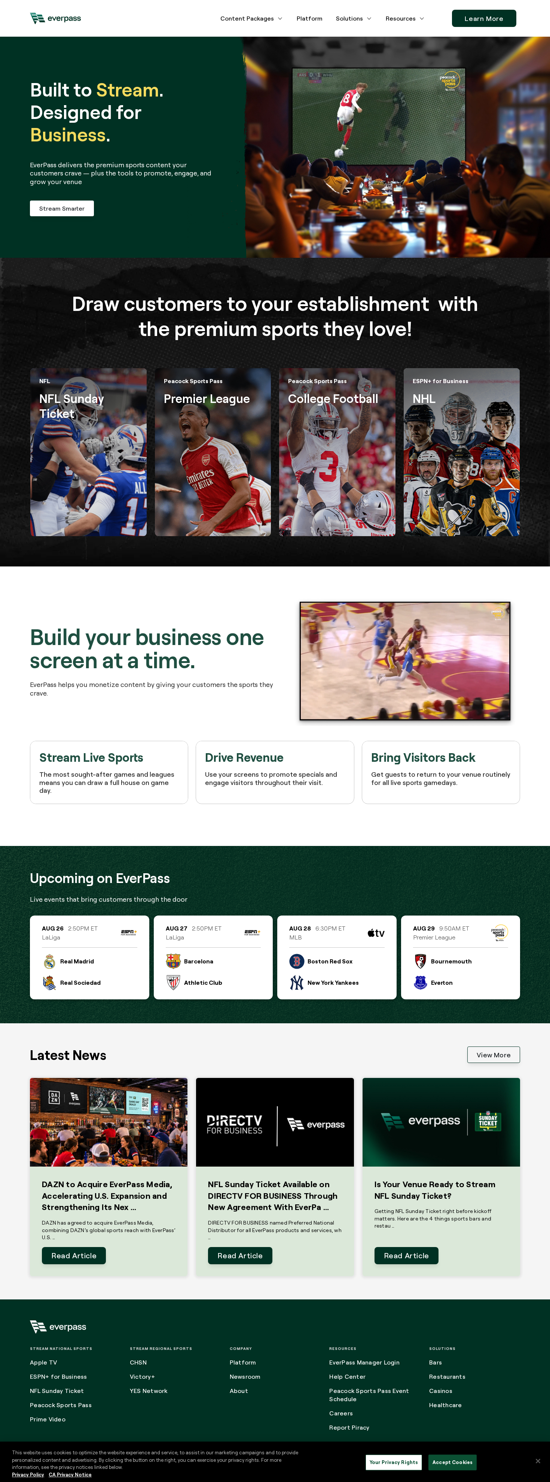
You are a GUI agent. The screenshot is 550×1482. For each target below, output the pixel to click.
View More (494, 1055)
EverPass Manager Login (364, 1362)
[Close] (538, 1461)
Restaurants (447, 1376)
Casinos (440, 1390)
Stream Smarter (62, 208)
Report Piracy (349, 1427)
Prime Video (47, 1419)
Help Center (347, 1376)
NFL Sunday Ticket (57, 1390)
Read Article (74, 1255)
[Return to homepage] (55, 18)
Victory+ (142, 1376)
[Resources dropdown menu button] (422, 18)
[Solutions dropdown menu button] (369, 18)
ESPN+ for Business (58, 1376)
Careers (341, 1413)
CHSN (138, 1362)
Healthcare (445, 1405)
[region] (275, 1462)
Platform (310, 18)
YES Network (149, 1390)
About (239, 1390)
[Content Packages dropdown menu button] (280, 18)
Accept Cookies (453, 1462)
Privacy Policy (28, 1474)
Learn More (484, 18)
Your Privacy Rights (394, 1462)
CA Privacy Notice (70, 1474)
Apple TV (43, 1362)
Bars (435, 1362)
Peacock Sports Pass (61, 1405)
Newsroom (245, 1376)
